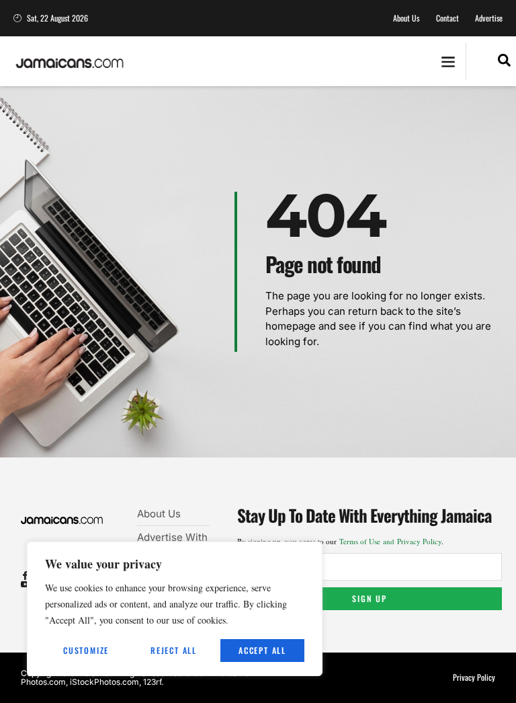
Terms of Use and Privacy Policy (390, 541)
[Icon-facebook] (25, 575)
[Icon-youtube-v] (25, 584)
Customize (86, 650)
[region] (174, 609)
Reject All (173, 650)
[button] (448, 61)
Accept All (262, 650)
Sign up (369, 598)
